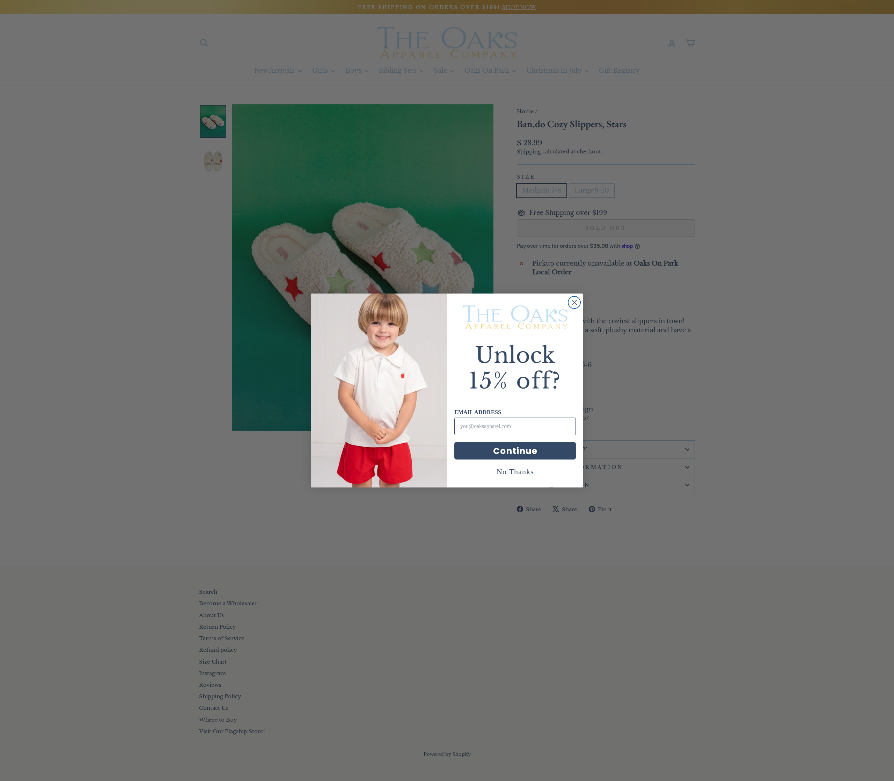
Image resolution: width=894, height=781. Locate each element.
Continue (515, 451)
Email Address (477, 412)
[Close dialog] (574, 302)
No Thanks (515, 471)
